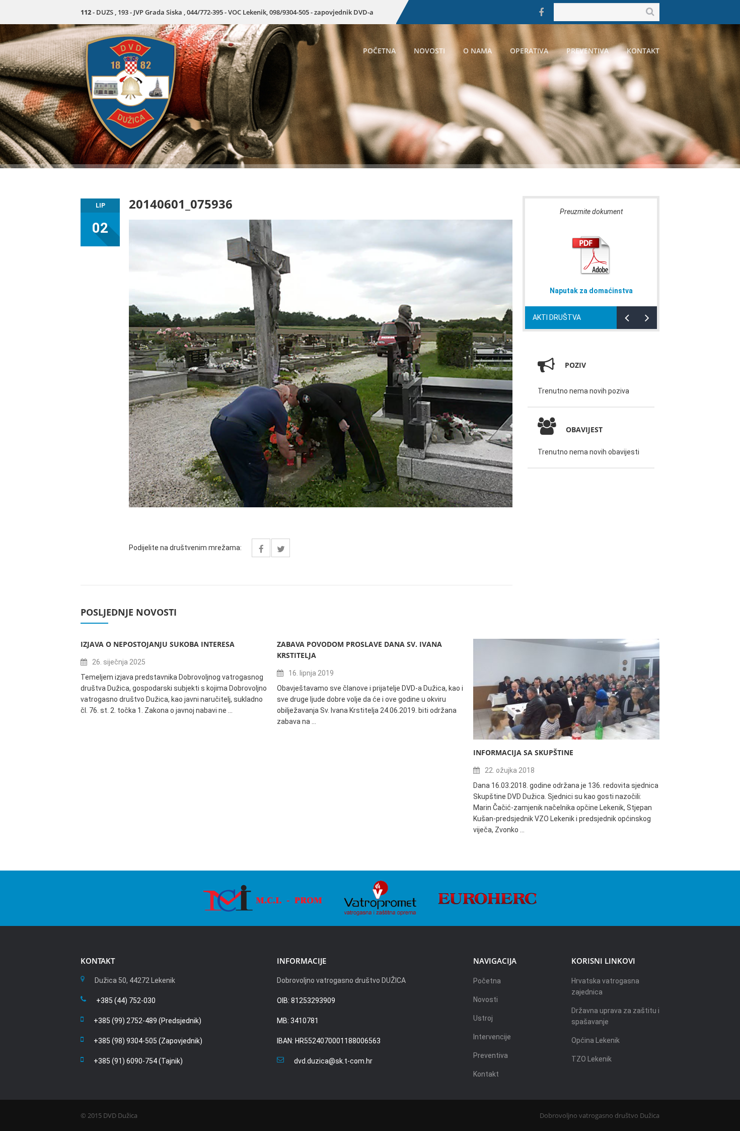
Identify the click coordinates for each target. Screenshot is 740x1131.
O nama (477, 50)
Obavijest (584, 429)
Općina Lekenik (595, 1040)
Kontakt (643, 50)
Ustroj (483, 1018)
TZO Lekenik (591, 1059)
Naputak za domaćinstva (591, 291)
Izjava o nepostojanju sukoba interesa (158, 644)
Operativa (529, 50)
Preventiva (587, 50)
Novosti (429, 50)
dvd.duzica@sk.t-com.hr (333, 1061)
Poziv (575, 365)
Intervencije (492, 1037)
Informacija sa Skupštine (523, 752)
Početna (379, 50)
